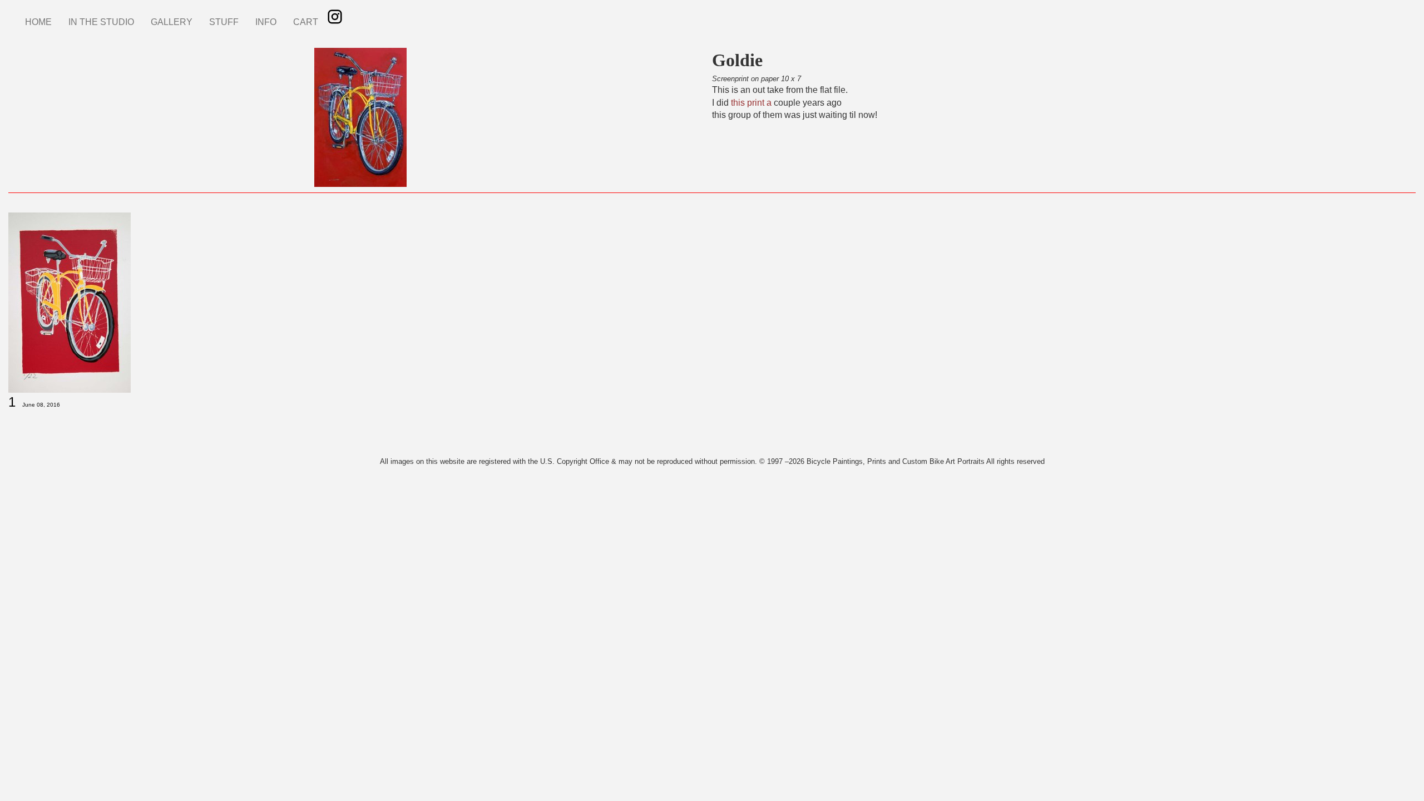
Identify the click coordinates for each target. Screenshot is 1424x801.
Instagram (335, 16)
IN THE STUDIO (101, 22)
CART (305, 22)
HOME (38, 22)
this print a (751, 102)
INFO (265, 22)
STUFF (224, 22)
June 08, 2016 (41, 405)
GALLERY (171, 22)
